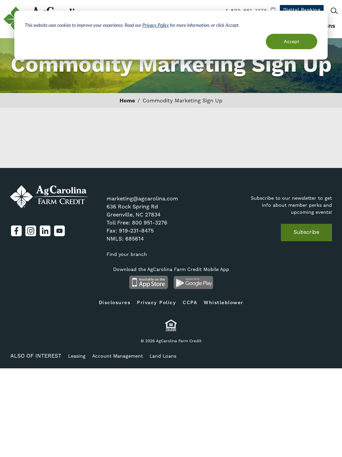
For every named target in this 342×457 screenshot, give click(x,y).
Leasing (77, 356)
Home (127, 100)
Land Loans (163, 356)
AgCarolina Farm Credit (49, 196)
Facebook (16, 230)
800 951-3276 (149, 222)
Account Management (117, 356)
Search (334, 11)
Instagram (30, 230)
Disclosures (115, 303)
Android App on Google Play (193, 282)
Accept (291, 41)
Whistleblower (223, 303)
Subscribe (306, 232)
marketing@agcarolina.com (142, 198)
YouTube (59, 230)
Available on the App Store (148, 282)
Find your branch (127, 254)
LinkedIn (45, 230)
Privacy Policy (155, 25)
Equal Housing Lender (171, 325)
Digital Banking (302, 10)
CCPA (190, 303)
